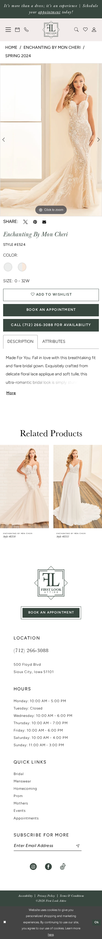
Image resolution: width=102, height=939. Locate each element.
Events (20, 811)
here (51, 934)
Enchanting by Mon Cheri (52, 48)
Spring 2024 (18, 56)
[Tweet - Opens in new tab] (25, 222)
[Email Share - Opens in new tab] (44, 222)
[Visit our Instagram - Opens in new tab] (33, 866)
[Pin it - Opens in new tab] (35, 222)
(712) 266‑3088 (31, 650)
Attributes (53, 342)
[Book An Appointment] (17, 29)
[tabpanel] (51, 139)
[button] (8, 29)
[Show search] (76, 29)
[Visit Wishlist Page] (85, 29)
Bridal (19, 774)
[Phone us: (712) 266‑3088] (26, 29)
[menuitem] (8, 29)
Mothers (21, 803)
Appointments (26, 818)
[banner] (51, 30)
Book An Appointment (51, 310)
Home (11, 48)
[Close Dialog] (4, 922)
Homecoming (25, 789)
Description (20, 342)
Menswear (22, 781)
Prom (18, 796)
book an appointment (51, 612)
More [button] (11, 393)
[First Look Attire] (51, 583)
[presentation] (24, 486)
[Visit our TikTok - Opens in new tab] (62, 866)
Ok (96, 922)
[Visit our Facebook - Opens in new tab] (48, 866)
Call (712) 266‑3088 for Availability (51, 325)
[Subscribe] (75, 846)
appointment (49, 12)
